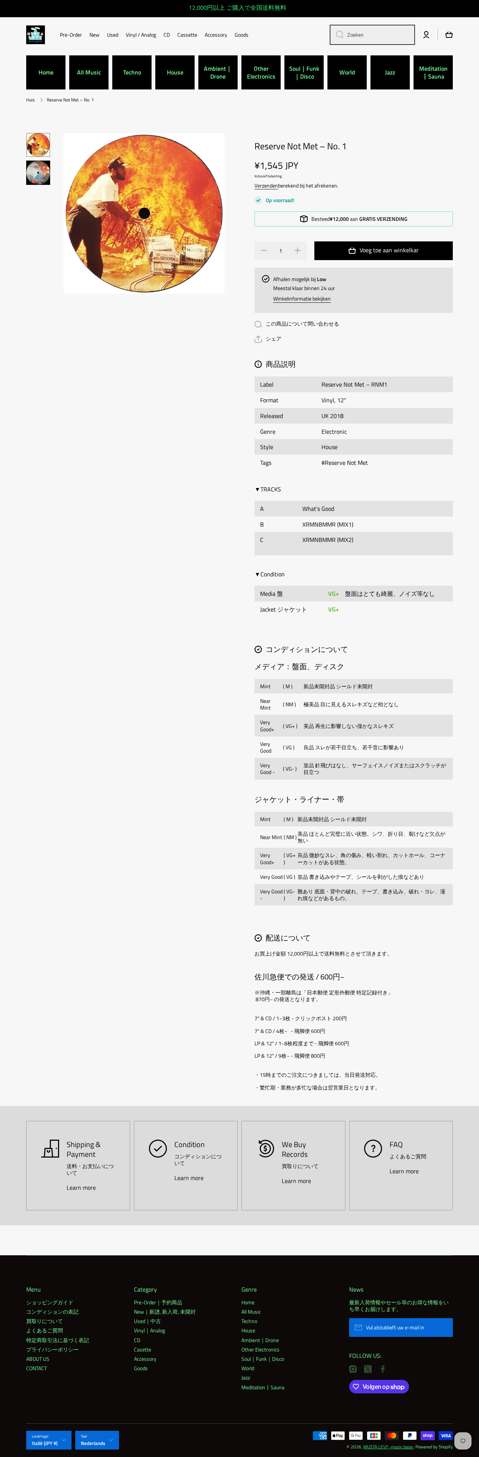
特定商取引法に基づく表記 (57, 1340)
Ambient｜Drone (260, 1340)
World (247, 1368)
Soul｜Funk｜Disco (262, 1358)
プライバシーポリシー (52, 1349)
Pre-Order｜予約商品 (158, 1302)
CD (137, 1340)
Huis (30, 100)
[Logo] (35, 34)
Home (247, 1302)
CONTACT (36, 1368)
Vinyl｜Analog (149, 1330)
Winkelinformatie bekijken (302, 298)
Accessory (145, 1358)
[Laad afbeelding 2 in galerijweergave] (38, 173)
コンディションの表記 (52, 1311)
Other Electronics (260, 1349)
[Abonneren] (443, 1327)
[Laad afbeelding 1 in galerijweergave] (38, 145)
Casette (142, 1349)
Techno (249, 1321)
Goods (141, 1368)
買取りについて (44, 1321)
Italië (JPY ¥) (45, 1443)
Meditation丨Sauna (262, 1387)
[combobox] (372, 34)
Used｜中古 (147, 1321)
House (248, 1330)
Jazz (245, 1377)
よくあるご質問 (44, 1330)
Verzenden (266, 185)
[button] (267, 339)
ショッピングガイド (49, 1302)
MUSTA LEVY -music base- (388, 1446)
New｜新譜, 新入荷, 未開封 (165, 1311)
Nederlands (93, 1443)
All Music (251, 1311)
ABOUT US (37, 1358)
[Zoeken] (337, 34)
